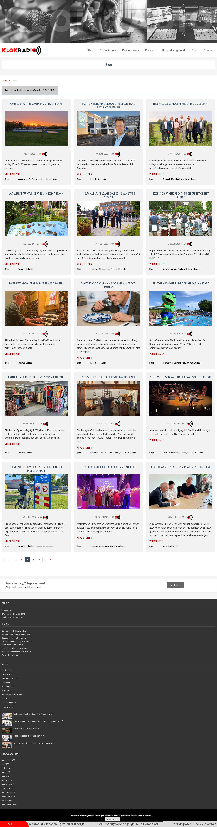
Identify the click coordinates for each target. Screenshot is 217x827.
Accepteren (112, 819)
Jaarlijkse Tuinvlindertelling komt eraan (36, 193)
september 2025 (9, 805)
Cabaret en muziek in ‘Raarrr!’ (26, 729)
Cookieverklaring (9, 703)
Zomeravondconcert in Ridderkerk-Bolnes (36, 283)
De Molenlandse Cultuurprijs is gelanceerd (108, 467)
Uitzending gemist (10, 678)
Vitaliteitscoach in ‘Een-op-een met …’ (29, 736)
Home (4, 81)
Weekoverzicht (8, 674)
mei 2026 (6, 772)
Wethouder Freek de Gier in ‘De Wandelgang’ (32, 714)
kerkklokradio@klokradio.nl (20, 641)
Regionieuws (7, 686)
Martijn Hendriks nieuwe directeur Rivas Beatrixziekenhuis (108, 105)
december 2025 (8, 792)
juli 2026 (5, 764)
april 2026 (6, 776)
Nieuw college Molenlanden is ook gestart (180, 103)
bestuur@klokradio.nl (19, 638)
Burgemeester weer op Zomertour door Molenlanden (36, 468)
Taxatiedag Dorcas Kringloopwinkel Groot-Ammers (108, 285)
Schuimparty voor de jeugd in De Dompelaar (68, 824)
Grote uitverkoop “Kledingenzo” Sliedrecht (36, 377)
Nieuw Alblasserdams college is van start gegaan (108, 195)
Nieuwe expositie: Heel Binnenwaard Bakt (108, 377)
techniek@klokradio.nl (20, 648)
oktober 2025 (7, 801)
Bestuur (5, 638)
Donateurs (6, 699)
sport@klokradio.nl (15, 645)
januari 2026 (7, 788)
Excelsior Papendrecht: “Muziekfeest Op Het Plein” (181, 195)
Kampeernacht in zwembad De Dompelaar (36, 103)
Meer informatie (144, 815)
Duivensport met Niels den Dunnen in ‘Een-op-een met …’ (38, 721)
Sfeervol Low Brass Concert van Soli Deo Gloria (180, 377)
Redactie (6, 635)
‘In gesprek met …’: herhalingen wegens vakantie (34, 743)
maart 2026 (7, 780)
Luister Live (7, 670)
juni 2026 (6, 768)
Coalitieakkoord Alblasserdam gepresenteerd (181, 467)
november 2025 (8, 797)
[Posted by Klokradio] (45, 154)
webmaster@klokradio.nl (20, 652)
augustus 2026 (8, 760)
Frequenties (7, 690)
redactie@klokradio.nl (20, 635)
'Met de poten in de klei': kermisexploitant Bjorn (146, 824)
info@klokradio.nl (19, 631)
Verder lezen (12, 174)
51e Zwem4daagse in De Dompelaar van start (181, 283)
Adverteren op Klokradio (12, 695)
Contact (14, 655)
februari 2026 (7, 784)
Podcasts (6, 682)
